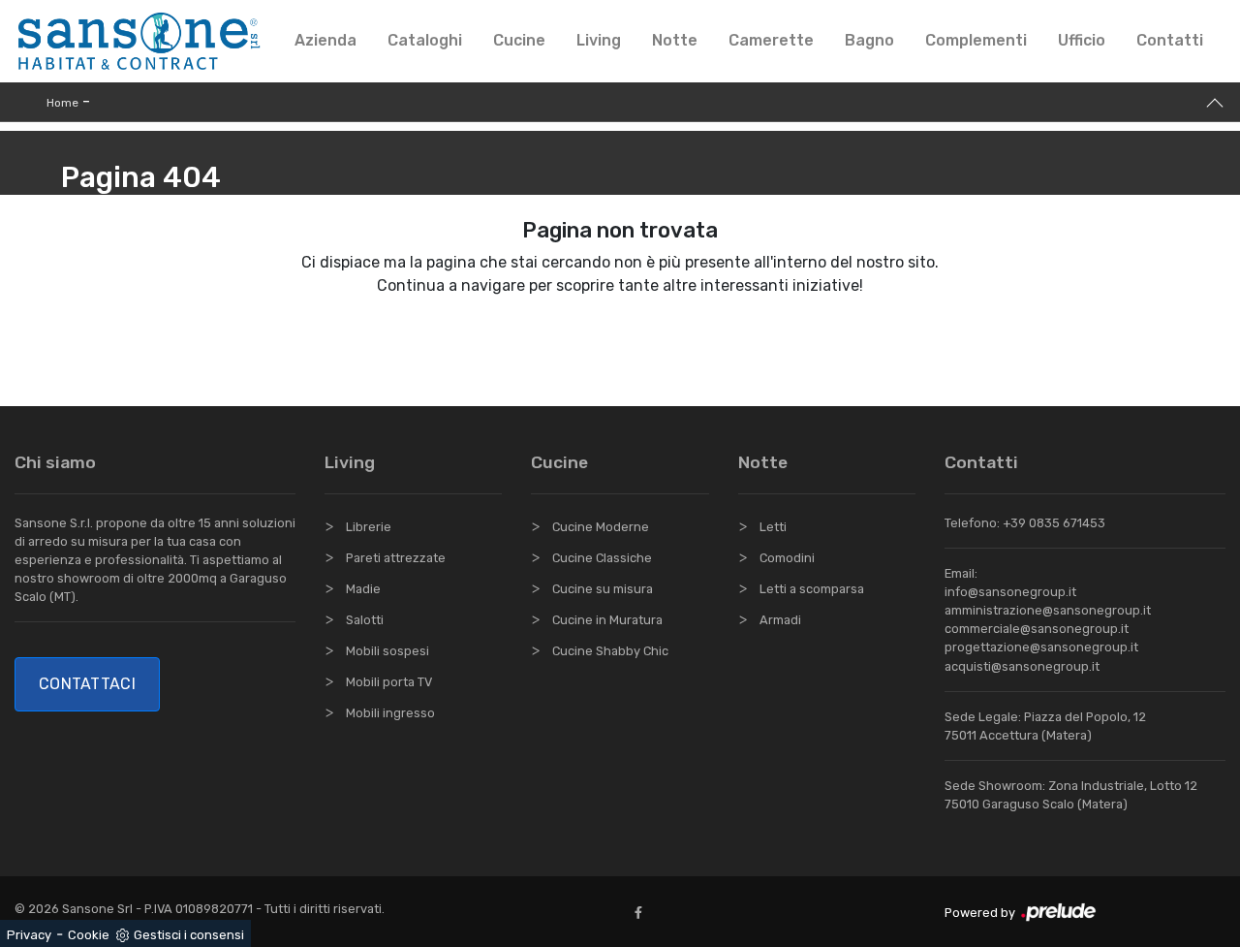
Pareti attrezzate (396, 558)
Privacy (29, 935)
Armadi (780, 620)
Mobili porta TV (389, 682)
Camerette (771, 40)
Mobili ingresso (390, 713)
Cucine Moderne (600, 527)
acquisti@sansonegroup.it (1022, 666)
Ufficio (1081, 40)
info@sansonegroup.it (1010, 591)
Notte (675, 40)
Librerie (368, 527)
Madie (363, 589)
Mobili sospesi (387, 651)
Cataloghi (425, 40)
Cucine (519, 40)
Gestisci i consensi (189, 935)
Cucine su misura (602, 589)
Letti (773, 527)
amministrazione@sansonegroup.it (1048, 610)
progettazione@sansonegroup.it (1041, 647)
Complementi (976, 40)
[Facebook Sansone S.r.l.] (642, 912)
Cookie (88, 935)
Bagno (869, 40)
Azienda (325, 40)
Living (598, 40)
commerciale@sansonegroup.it (1037, 628)
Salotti (365, 620)
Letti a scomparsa (812, 589)
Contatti (1169, 40)
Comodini (787, 558)
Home (62, 103)
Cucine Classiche (602, 558)
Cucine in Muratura (607, 620)
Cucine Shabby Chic (610, 651)
